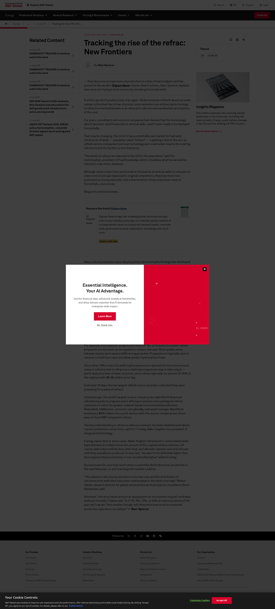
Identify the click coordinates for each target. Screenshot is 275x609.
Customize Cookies (199, 600)
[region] (137, 600)
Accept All (221, 600)
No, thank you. (105, 325)
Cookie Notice (76, 605)
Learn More (105, 316)
